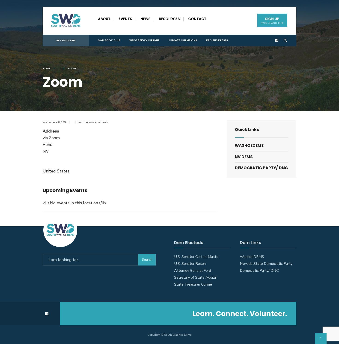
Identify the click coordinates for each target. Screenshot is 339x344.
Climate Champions (183, 40)
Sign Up (272, 20)
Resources (169, 18)
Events (125, 18)
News (145, 18)
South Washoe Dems (93, 122)
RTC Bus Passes (217, 40)
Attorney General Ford (192, 270)
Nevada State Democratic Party (266, 263)
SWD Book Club (109, 40)
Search (147, 259)
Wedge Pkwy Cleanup (144, 40)
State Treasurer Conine (193, 284)
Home (47, 68)
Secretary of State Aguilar (195, 277)
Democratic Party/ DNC (261, 168)
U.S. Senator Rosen (190, 263)
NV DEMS (244, 157)
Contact (197, 18)
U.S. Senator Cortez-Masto (196, 256)
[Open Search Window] (285, 40)
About (104, 18)
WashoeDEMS (249, 145)
